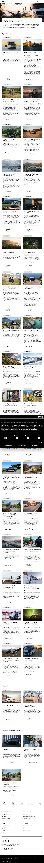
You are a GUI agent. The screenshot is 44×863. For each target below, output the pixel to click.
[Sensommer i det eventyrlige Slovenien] (11, 204)
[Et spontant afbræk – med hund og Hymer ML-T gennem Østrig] (32, 396)
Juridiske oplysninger (34, 856)
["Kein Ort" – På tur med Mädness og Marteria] (32, 697)
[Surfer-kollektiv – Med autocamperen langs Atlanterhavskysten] (11, 578)
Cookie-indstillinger (14, 858)
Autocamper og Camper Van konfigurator (9, 819)
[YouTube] (9, 841)
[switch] (16, 438)
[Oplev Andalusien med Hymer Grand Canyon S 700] (32, 132)
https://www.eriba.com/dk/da (7, 849)
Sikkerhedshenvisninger (24, 856)
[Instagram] (3, 841)
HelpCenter (4, 832)
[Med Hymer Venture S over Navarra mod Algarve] (11, 243)
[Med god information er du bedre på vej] (11, 775)
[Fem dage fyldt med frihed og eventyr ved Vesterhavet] (32, 92)
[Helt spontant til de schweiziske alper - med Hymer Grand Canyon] (11, 279)
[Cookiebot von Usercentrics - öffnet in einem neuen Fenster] (38, 417)
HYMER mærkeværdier (27, 825)
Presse (24, 828)
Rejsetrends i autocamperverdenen (29, 816)
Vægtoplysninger (5, 856)
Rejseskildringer (26, 812)
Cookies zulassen (35, 445)
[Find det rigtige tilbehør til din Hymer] (32, 741)
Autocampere (4, 812)
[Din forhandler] (11, 741)
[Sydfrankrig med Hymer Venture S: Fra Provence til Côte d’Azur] (11, 92)
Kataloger (3, 828)
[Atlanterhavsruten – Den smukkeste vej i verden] (32, 506)
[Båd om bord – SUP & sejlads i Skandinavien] (11, 323)
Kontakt (3, 830)
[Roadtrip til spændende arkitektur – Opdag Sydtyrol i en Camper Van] (11, 468)
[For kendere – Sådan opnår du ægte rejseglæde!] (32, 651)
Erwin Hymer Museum (27, 830)
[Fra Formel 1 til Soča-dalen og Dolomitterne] (11, 132)
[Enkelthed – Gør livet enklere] (11, 697)
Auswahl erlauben (22, 445)
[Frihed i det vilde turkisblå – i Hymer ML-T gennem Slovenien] (32, 323)
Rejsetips (24, 814)
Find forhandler (4, 826)
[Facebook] (6, 841)
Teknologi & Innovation (6, 818)
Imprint (10, 856)
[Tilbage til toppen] (41, 853)
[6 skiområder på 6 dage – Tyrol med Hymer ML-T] (32, 359)
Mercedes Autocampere (6, 814)
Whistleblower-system (6, 858)
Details (39, 442)
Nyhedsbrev (4, 833)
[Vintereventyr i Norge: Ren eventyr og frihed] (11, 166)
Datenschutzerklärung (6, 432)
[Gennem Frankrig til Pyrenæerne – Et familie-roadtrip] (32, 468)
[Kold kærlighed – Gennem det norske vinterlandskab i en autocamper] (11, 542)
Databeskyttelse (16, 856)
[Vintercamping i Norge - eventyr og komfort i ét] (11, 45)
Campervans (4, 816)
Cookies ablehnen (8, 445)
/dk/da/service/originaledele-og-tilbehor (9, 845)
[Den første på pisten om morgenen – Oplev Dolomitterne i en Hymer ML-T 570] (32, 578)
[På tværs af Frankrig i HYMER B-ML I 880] (32, 204)
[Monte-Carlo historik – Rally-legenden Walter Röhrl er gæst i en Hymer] (11, 651)
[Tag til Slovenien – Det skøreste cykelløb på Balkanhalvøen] (32, 542)
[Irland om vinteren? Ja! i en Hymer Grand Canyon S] (32, 243)
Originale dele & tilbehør (6, 825)
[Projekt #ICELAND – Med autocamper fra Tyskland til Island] (32, 615)
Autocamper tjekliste (27, 818)
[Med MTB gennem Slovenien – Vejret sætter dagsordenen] (11, 396)
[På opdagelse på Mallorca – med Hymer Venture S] (32, 166)
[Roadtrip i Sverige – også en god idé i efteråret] (11, 615)
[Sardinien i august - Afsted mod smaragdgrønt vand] (32, 279)
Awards (24, 826)
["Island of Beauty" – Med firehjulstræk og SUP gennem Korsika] (11, 359)
